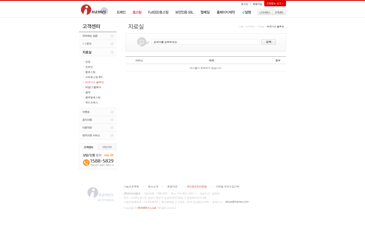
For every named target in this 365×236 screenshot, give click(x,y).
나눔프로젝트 (131, 186)
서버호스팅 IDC (94, 77)
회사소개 (153, 186)
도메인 (89, 66)
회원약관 (172, 186)
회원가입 (257, 4)
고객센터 (250, 26)
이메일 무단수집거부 (227, 186)
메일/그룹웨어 (93, 87)
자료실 (260, 26)
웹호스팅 (90, 72)
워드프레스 (91, 102)
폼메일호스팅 (93, 97)
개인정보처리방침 (197, 186)
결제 (87, 92)
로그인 (244, 4)
